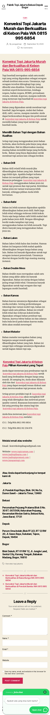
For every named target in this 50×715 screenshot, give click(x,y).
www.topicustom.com (22, 451)
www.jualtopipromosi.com (15, 457)
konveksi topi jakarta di (22, 119)
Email (5, 649)
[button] (45, 692)
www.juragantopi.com (13, 460)
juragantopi (17, 44)
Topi (25, 18)
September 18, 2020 (35, 44)
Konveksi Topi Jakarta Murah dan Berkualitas (24, 64)
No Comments (26, 48)
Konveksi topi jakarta (14, 564)
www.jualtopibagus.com (14, 454)
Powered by (9, 692)
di (28, 66)
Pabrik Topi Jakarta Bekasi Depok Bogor (25, 6)
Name (5, 638)
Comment (7, 616)
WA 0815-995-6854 (24, 70)
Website (5, 660)
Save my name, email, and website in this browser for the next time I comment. (25, 672)
